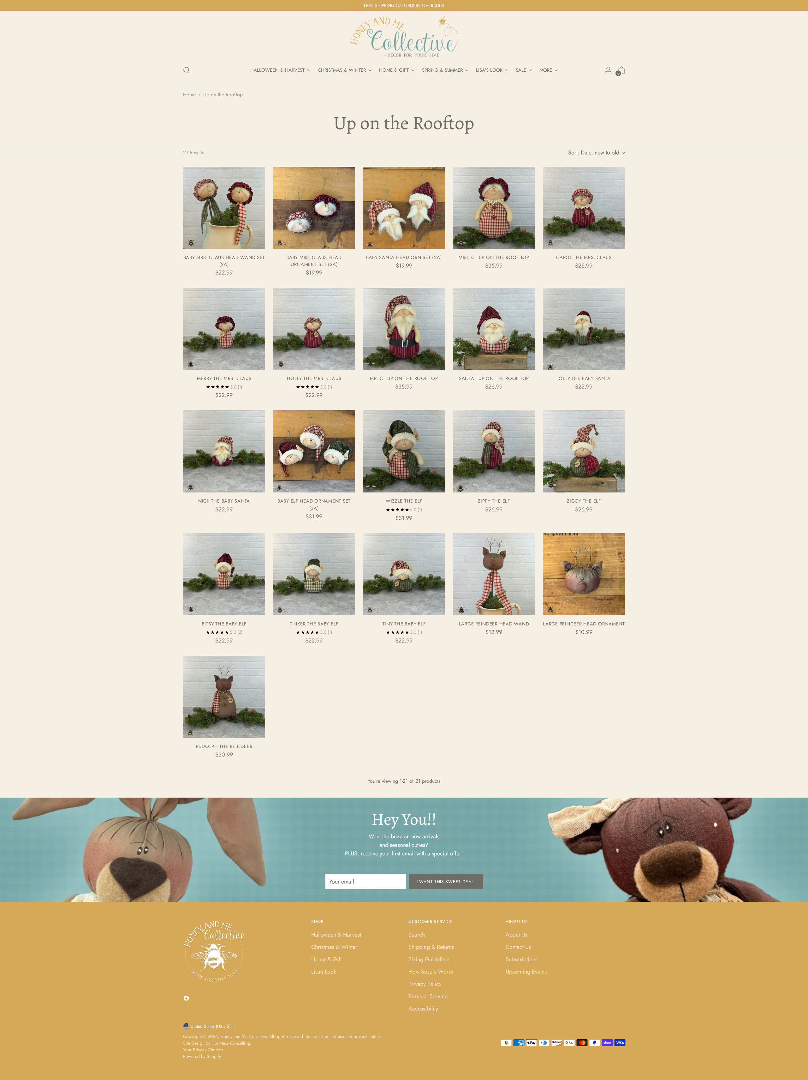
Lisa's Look (323, 972)
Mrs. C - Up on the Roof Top (494, 257)
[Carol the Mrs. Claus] (584, 208)
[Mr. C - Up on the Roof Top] (404, 329)
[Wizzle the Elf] (404, 451)
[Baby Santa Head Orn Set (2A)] (404, 208)
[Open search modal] (186, 70)
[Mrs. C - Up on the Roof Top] (494, 208)
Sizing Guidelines (429, 959)
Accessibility (423, 1009)
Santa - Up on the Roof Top (494, 378)
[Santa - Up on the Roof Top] (494, 329)
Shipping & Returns (431, 947)
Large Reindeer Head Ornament (584, 623)
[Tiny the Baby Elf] (404, 574)
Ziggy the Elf (584, 501)
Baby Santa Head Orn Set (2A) (404, 257)
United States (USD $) (211, 1026)
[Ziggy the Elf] (584, 451)
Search (416, 935)
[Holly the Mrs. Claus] (314, 329)
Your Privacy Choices (203, 1050)
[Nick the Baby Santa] (224, 451)
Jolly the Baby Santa (584, 378)
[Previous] (347, 5)
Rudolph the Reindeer (224, 746)
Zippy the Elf (494, 501)
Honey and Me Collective (243, 1036)
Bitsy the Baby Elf (224, 623)
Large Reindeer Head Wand (494, 623)
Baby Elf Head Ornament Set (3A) (314, 504)
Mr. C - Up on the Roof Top (404, 378)
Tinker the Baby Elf (314, 623)
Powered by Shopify (202, 1056)
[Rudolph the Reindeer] (224, 697)
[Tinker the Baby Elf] (314, 574)
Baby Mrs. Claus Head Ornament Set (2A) (314, 261)
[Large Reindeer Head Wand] (494, 574)
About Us (516, 935)
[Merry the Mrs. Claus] (224, 329)
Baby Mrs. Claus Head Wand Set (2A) (224, 261)
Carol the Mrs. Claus (584, 257)
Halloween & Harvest (336, 935)
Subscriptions (522, 959)
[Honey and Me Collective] (404, 37)
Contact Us (518, 947)
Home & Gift (326, 959)
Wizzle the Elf (404, 501)
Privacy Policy (425, 984)
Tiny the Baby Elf (404, 623)
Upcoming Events (526, 972)
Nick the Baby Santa (224, 501)
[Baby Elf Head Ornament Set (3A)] (314, 451)
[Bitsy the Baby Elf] (224, 574)
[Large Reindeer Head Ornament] (584, 574)
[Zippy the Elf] (494, 451)
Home (189, 94)
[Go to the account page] (608, 70)
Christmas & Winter (334, 947)
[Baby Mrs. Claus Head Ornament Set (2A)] (314, 208)
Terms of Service (428, 996)
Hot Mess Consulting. (231, 1043)
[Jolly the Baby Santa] (584, 329)
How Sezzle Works (430, 972)
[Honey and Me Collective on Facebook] (187, 999)
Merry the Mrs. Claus (224, 378)
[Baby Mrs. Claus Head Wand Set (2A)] (224, 208)
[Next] (461, 5)
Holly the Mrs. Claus (314, 378)
